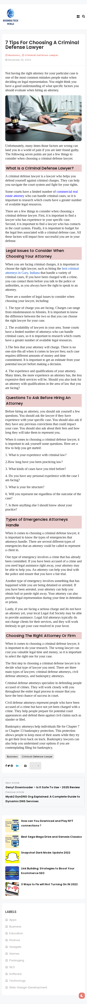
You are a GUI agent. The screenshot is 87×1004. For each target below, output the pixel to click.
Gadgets (15, 947)
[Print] (25, 766)
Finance (14, 940)
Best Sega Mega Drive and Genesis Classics (51, 837)
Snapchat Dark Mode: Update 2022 (45, 852)
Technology (17, 981)
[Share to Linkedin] (17, 766)
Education (16, 933)
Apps (12, 920)
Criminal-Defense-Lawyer (41, 55)
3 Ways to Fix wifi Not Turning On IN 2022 (49, 884)
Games (14, 954)
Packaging (16, 960)
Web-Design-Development (28, 987)
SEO (12, 967)
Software (15, 974)
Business (15, 927)
